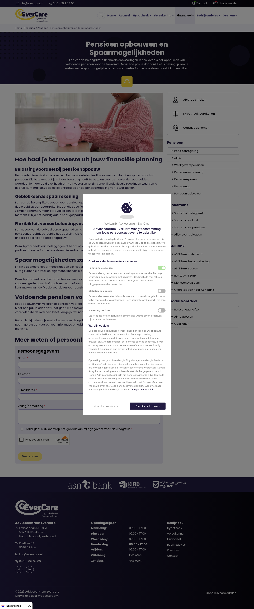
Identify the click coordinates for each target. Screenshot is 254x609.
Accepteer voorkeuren (106, 406)
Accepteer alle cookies (147, 406)
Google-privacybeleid (142, 389)
